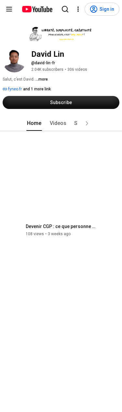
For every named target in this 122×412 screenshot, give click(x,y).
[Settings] (78, 9)
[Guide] (9, 9)
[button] (87, 123)
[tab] (34, 123)
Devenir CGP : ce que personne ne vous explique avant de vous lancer (61, 226)
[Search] (65, 9)
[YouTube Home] (37, 9)
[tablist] (61, 123)
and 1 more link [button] (37, 89)
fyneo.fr (14, 89)
